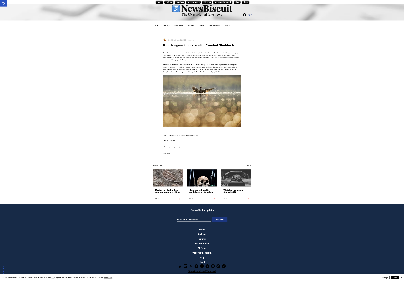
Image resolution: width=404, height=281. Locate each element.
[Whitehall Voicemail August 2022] (236, 177)
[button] (249, 25)
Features (202, 25)
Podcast (202, 234)
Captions (202, 238)
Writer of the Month (201, 252)
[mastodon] (180, 266)
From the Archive (214, 25)
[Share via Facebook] (164, 147)
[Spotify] (218, 266)
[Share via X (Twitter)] (169, 147)
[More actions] (239, 40)
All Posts (155, 25)
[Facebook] (202, 266)
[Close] (401, 277)
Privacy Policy (108, 278)
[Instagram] (224, 266)
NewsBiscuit (206, 8)
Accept (395, 278)
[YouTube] (213, 266)
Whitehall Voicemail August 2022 (233, 191)
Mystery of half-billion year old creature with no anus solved (166, 191)
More (226, 25)
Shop (201, 257)
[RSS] (191, 266)
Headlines (191, 25)
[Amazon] (196, 266)
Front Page (166, 25)
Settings (385, 278)
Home (202, 229)
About (202, 262)
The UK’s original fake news (202, 14)
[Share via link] (180, 147)
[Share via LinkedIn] (174, 147)
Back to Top (3, 271)
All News (202, 248)
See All (249, 165)
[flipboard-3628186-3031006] (185, 266)
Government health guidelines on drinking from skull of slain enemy (200, 191)
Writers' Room (202, 243)
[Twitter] (207, 266)
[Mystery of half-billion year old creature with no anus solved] (168, 177)
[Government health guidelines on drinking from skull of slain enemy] (202, 177)
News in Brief (178, 25)
